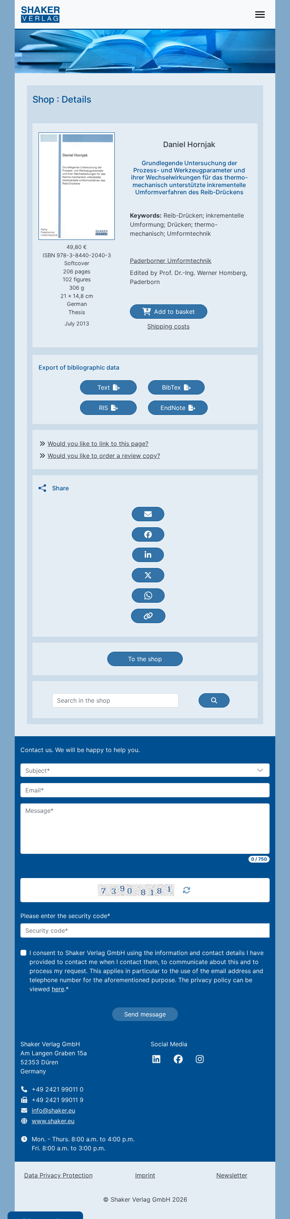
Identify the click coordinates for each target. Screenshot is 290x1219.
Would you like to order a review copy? (104, 455)
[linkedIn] (156, 1059)
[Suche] (214, 700)
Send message (145, 1014)
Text (103, 387)
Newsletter (231, 1175)
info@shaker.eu (53, 1110)
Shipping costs (168, 326)
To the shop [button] (145, 659)
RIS (103, 407)
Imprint (145, 1175)
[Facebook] (178, 1059)
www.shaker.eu (53, 1121)
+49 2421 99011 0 (57, 1089)
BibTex (171, 387)
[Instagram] (199, 1059)
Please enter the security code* (65, 916)
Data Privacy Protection (58, 1175)
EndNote (172, 407)
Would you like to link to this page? (98, 443)
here (58, 989)
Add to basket (174, 311)
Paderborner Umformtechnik (170, 260)
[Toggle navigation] (260, 14)
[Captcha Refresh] (186, 890)
